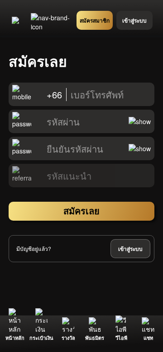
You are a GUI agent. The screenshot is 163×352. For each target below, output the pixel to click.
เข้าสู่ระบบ (130, 249)
